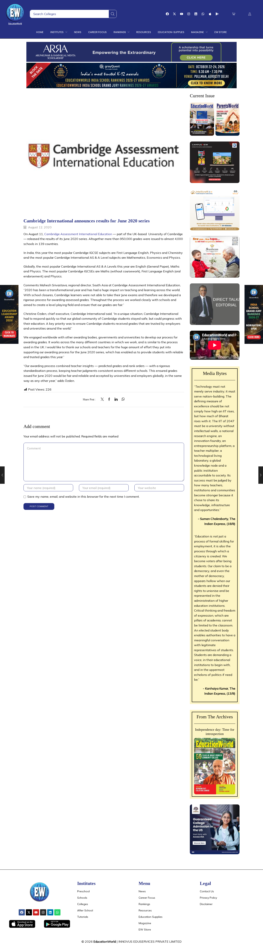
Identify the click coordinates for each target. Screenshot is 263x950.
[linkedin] (116, 399)
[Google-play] (217, 14)
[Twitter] (103, 399)
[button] (234, 14)
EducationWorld (104, 941)
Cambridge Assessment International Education (78, 234)
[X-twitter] (174, 14)
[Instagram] (189, 14)
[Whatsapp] (203, 14)
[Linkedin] (196, 14)
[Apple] (210, 14)
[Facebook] (167, 14)
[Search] (112, 14)
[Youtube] (181, 14)
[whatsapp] (122, 399)
